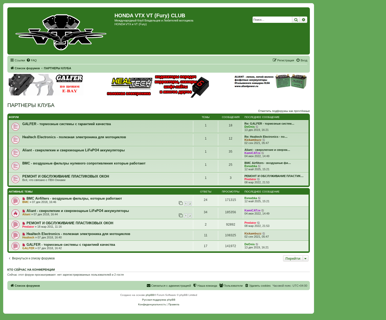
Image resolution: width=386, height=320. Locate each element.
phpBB (150, 295)
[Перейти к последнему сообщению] (259, 198)
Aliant (26, 214)
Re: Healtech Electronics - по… (266, 136)
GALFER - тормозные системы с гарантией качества (66, 124)
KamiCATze (252, 152)
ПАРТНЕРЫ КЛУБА (30, 105)
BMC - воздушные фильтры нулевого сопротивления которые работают (83, 163)
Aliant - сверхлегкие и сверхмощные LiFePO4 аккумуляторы (73, 150)
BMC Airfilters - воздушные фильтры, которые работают (74, 198)
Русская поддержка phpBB (158, 299)
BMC (25, 202)
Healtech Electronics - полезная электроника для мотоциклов (74, 137)
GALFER (28, 248)
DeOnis (249, 126)
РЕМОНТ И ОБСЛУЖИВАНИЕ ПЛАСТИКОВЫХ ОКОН (65, 176)
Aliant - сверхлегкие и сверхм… (267, 149)
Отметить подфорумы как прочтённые (284, 111)
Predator (250, 179)
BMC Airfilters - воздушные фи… (267, 162)
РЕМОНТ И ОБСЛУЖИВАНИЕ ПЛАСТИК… (274, 176)
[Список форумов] (61, 31)
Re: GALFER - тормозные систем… (269, 123)
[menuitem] (31, 60)
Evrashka (250, 166)
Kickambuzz (253, 139)
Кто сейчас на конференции (31, 269)
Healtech (28, 237)
